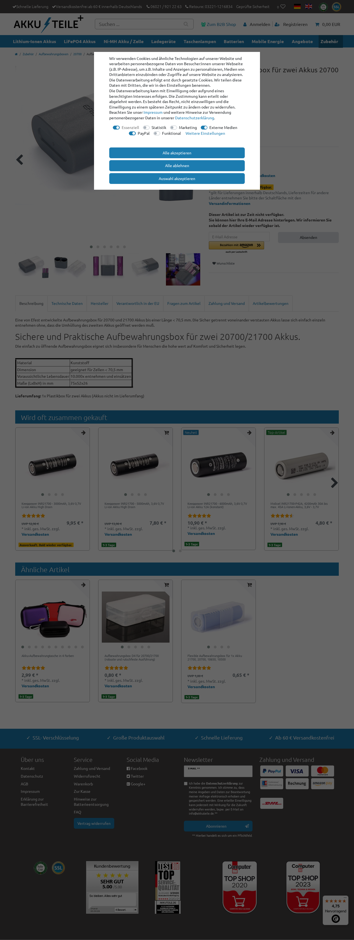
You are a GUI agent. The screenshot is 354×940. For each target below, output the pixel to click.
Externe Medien (223, 127)
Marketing (188, 127)
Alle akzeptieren (177, 152)
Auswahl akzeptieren (177, 178)
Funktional (171, 133)
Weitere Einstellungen (205, 133)
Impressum (153, 112)
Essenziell (130, 127)
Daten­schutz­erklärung (194, 117)
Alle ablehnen (177, 165)
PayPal (144, 133)
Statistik (159, 127)
